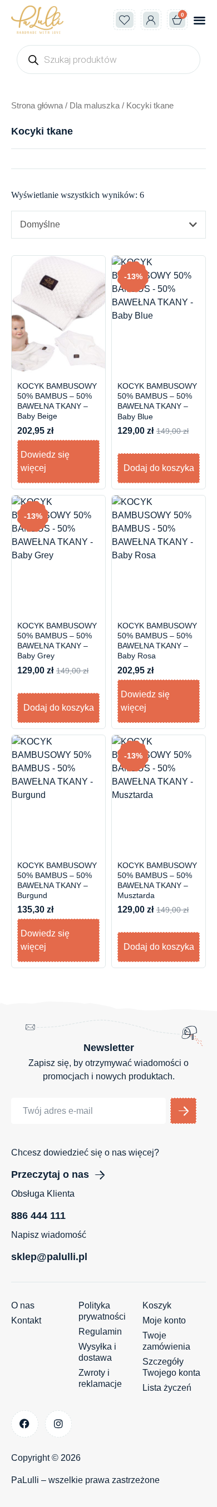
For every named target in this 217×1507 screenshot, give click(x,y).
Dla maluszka (95, 105)
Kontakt (26, 1320)
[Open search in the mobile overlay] (108, 59)
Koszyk (156, 1305)
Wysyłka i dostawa (97, 1352)
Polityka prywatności (102, 1311)
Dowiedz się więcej (45, 461)
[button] (199, 19)
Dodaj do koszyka (159, 468)
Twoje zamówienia (166, 1341)
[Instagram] (58, 1423)
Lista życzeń (166, 1387)
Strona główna (37, 105)
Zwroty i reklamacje (100, 1378)
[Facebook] (24, 1423)
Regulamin (100, 1331)
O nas (22, 1305)
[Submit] (183, 1111)
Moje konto (164, 1320)
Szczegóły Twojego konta (171, 1367)
